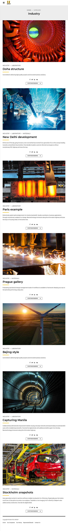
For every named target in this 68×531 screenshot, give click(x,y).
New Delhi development (20, 137)
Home (29, 10)
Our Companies (11, 522)
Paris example (12, 209)
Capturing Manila (15, 420)
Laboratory (16, 65)
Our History (19, 522)
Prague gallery (13, 281)
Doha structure (13, 69)
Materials (26, 133)
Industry (6, 65)
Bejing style (11, 352)
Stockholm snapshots (18, 492)
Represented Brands (28, 522)
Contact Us (37, 522)
